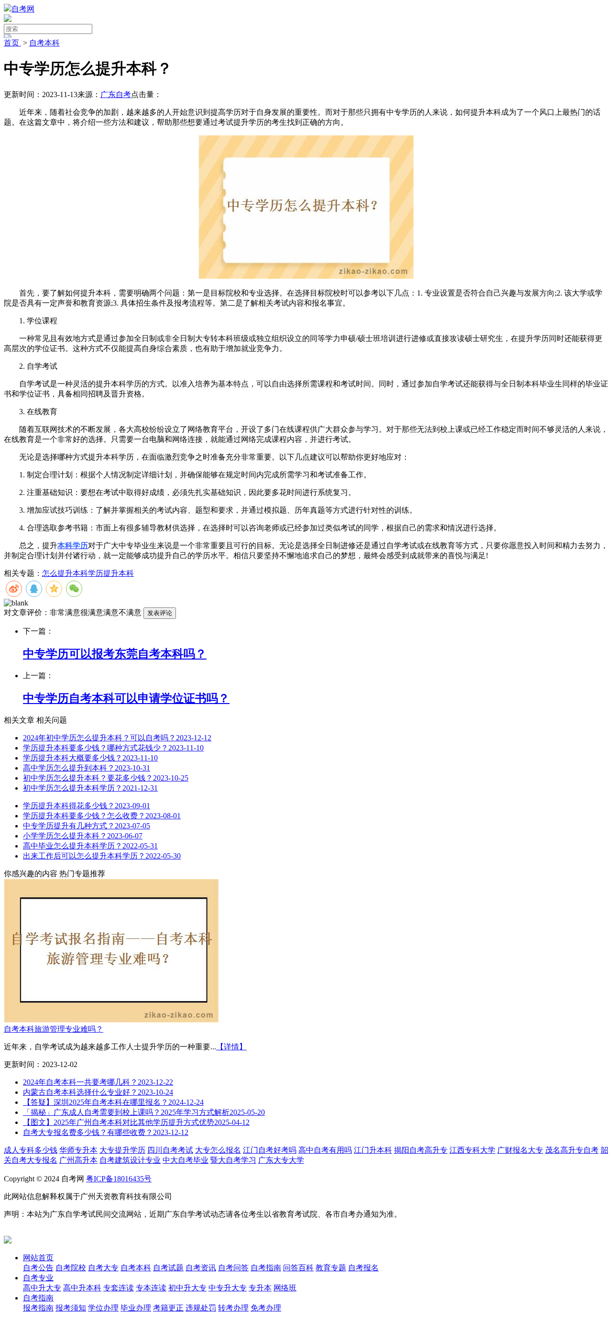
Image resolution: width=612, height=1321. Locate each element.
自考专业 (38, 1278)
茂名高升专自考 (572, 1150)
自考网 (22, 9)
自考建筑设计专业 (130, 1160)
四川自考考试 (170, 1150)
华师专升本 (78, 1150)
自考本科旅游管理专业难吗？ (53, 1029)
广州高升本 (78, 1160)
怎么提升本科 (65, 573)
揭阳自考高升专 (421, 1150)
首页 (12, 43)
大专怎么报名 (218, 1150)
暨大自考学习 (233, 1160)
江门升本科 (373, 1150)
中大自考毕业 (185, 1160)
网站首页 (38, 1258)
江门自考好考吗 (269, 1150)
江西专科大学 (472, 1150)
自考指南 (38, 1298)
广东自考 (115, 94)
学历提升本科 (111, 573)
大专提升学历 (122, 1150)
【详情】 (231, 1047)
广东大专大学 (281, 1160)
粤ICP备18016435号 (119, 1179)
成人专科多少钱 (30, 1150)
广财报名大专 (520, 1150)
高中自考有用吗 (325, 1150)
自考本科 (44, 43)
